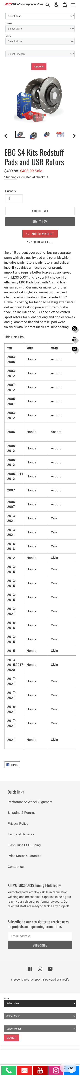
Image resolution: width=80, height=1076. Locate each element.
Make (8, 23)
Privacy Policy (18, 823)
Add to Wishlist (41, 242)
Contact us (16, 867)
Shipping (10, 177)
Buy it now (40, 221)
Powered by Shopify (57, 979)
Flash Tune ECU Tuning (24, 845)
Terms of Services (21, 834)
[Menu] (73, 4)
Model (8, 36)
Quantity (10, 191)
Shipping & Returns (22, 813)
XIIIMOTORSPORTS (32, 979)
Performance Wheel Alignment (30, 802)
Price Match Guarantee (24, 856)
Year (6, 998)
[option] (20, 135)
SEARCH (38, 66)
